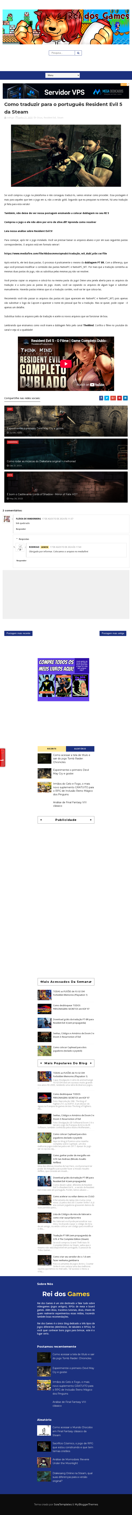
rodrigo (34, 547)
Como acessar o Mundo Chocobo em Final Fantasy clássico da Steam (73, 1431)
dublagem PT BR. (95, 262)
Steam (60, 117)
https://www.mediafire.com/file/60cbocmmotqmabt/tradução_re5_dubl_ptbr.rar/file (55, 253)
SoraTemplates (63, 1504)
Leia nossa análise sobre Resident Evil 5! (28, 231)
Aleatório (80, 749)
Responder (21, 529)
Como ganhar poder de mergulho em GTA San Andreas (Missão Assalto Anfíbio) (71, 1159)
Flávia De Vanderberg (28, 519)
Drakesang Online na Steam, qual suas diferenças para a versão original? (72, 1477)
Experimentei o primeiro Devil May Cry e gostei (35, 428)
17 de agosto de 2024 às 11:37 (57, 519)
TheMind (88, 325)
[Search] (78, 53)
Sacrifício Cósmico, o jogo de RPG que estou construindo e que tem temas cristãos (73, 1447)
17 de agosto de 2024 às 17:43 (65, 547)
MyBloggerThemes (86, 1504)
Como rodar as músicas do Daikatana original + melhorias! (41, 461)
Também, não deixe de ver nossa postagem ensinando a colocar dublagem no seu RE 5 (56, 213)
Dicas (39, 117)
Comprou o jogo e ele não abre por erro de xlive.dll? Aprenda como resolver (50, 222)
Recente (51, 749)
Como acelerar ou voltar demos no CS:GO (73, 1196)
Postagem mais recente (18, 633)
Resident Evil (50, 117)
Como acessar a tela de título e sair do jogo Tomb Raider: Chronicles (71, 759)
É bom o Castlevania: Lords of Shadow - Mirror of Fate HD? (42, 494)
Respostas (24, 539)
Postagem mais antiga (113, 633)
